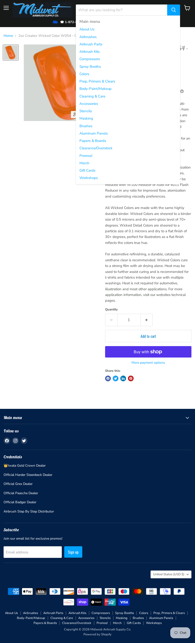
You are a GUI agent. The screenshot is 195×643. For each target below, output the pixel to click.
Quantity (111, 309)
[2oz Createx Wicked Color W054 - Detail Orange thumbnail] (10, 52)
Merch (84, 163)
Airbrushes (88, 36)
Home (8, 36)
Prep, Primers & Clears (97, 81)
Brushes (85, 126)
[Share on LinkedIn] (123, 378)
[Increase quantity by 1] (147, 320)
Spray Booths (90, 66)
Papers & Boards (92, 140)
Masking (86, 118)
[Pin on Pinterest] (131, 378)
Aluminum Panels (93, 133)
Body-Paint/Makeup (95, 88)
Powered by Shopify (97, 634)
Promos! (85, 155)
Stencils (85, 111)
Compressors (89, 59)
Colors (84, 74)
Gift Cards (87, 170)
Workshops (88, 177)
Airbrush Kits (89, 51)
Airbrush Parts (90, 44)
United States (168, 574)
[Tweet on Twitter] (115, 378)
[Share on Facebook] (108, 378)
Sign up (73, 552)
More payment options (148, 363)
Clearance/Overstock (95, 148)
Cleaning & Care (92, 96)
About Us (86, 29)
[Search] (173, 10)
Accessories (88, 103)
